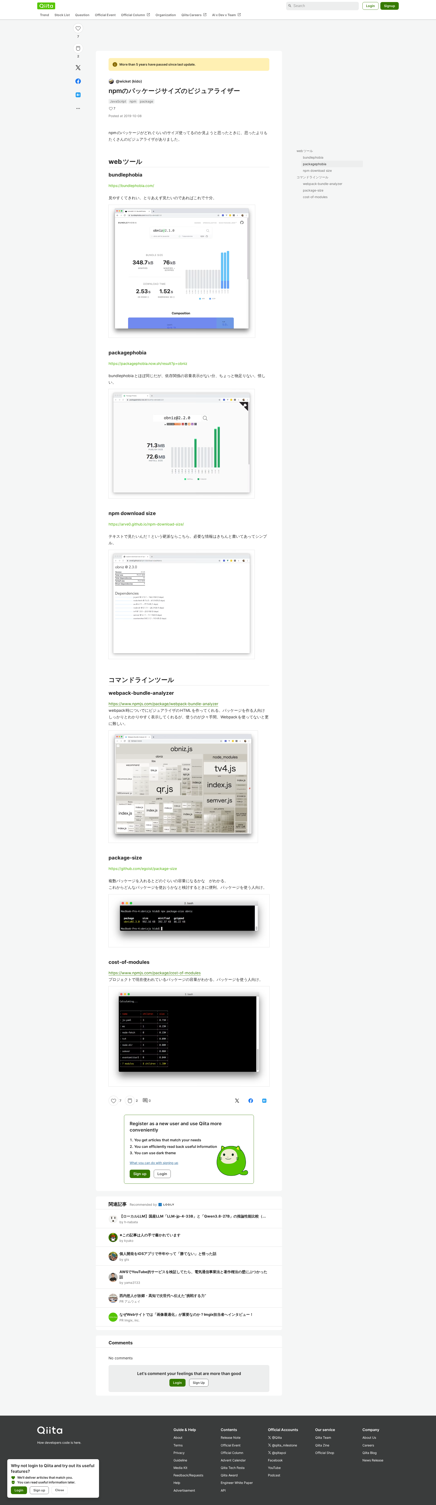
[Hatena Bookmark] (78, 95)
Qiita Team (323, 1437)
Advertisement (184, 1490)
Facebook (275, 1460)
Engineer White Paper (237, 1483)
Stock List (62, 15)
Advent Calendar (233, 1460)
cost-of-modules (315, 197)
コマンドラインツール (312, 177)
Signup (389, 6)
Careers (368, 1445)
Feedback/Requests (188, 1475)
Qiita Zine (322, 1445)
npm (133, 101)
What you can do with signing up (154, 1163)
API (223, 1490)
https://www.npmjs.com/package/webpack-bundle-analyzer (163, 704)
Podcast (274, 1475)
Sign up (39, 1490)
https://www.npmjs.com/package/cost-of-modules (155, 973)
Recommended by (144, 1204)
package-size (313, 190)
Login (370, 6)
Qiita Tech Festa (233, 1468)
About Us (369, 1437)
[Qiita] (46, 5)
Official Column (135, 14)
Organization (166, 15)
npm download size (317, 170)
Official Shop (324, 1453)
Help (176, 1483)
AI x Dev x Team (226, 14)
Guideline (180, 1460)
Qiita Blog (369, 1453)
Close (59, 1490)
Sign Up (199, 1383)
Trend (44, 15)
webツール (305, 151)
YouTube (274, 1468)
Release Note (230, 1437)
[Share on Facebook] (78, 81)
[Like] (78, 28)
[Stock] (78, 48)
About (177, 1437)
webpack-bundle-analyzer (322, 184)
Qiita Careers (194, 14)
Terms (178, 1445)
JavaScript (118, 101)
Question (82, 15)
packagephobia (314, 164)
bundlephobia (313, 157)
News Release (372, 1460)
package (146, 101)
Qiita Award (229, 1475)
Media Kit (180, 1468)
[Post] (78, 68)
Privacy (179, 1453)
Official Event (105, 15)
